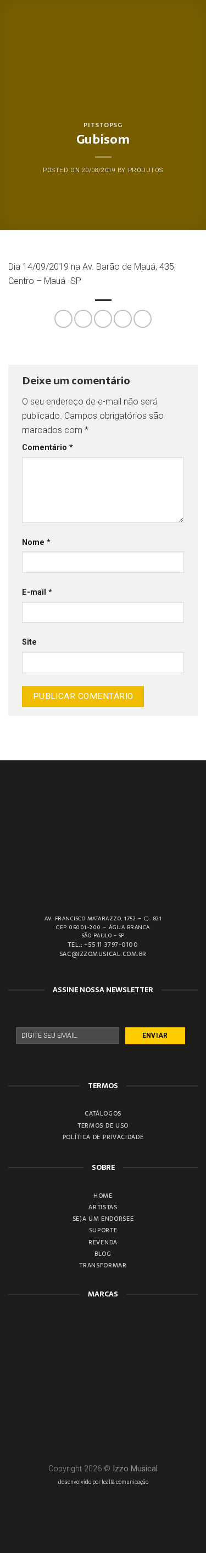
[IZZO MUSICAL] (103, 33)
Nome (36, 542)
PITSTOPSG (102, 125)
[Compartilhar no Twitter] (103, 319)
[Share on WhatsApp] (63, 319)
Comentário (47, 447)
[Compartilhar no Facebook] (83, 319)
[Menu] (191, 32)
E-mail (37, 592)
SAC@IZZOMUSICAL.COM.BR (103, 954)
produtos (145, 170)
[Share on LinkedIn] (142, 319)
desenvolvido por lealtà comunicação (103, 1482)
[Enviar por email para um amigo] (123, 319)
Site (29, 642)
